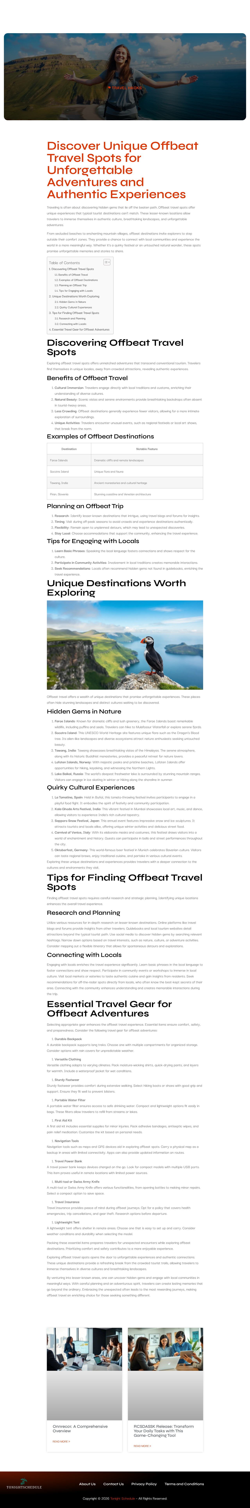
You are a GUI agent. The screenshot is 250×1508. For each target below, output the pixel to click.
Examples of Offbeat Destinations (78, 280)
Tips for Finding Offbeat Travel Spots (75, 312)
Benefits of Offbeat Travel (73, 274)
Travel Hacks (127, 87)
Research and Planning (72, 318)
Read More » (61, 1441)
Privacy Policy (144, 1484)
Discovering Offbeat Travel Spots (73, 268)
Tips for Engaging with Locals (76, 290)
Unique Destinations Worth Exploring (75, 296)
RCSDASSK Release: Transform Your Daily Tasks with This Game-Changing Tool (164, 1431)
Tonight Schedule (122, 1498)
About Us (87, 1484)
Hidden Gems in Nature (72, 301)
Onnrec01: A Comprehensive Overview (80, 1428)
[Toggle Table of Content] (105, 262)
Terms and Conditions (184, 1484)
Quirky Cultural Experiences (76, 307)
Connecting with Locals (73, 324)
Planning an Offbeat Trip (73, 285)
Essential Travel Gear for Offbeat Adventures (80, 329)
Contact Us (113, 1484)
